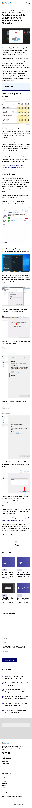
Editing (8, 10)
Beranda (4, 10)
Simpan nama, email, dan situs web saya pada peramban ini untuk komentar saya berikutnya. (14, 647)
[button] (26, 3)
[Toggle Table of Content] (26, 87)
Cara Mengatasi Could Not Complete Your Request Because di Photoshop (13, 168)
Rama (4, 26)
